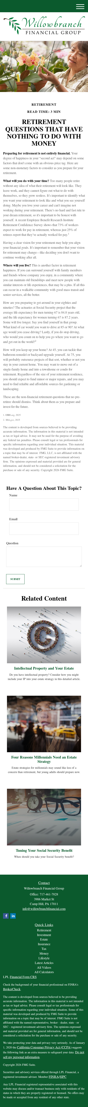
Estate (44, 939)
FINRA (54, 1076)
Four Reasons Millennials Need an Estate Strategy (44, 759)
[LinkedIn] (13, 916)
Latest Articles (44, 963)
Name (13, 495)
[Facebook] (6, 916)
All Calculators (44, 972)
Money (44, 953)
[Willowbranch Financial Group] (44, 25)
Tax (44, 948)
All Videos (44, 967)
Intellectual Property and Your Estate (44, 668)
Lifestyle (44, 958)
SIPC (63, 1076)
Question (12, 543)
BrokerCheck (11, 989)
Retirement (44, 930)
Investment (44, 935)
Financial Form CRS (23, 977)
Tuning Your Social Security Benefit (44, 850)
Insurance (44, 944)
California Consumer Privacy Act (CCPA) (44, 1047)
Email (13, 519)
